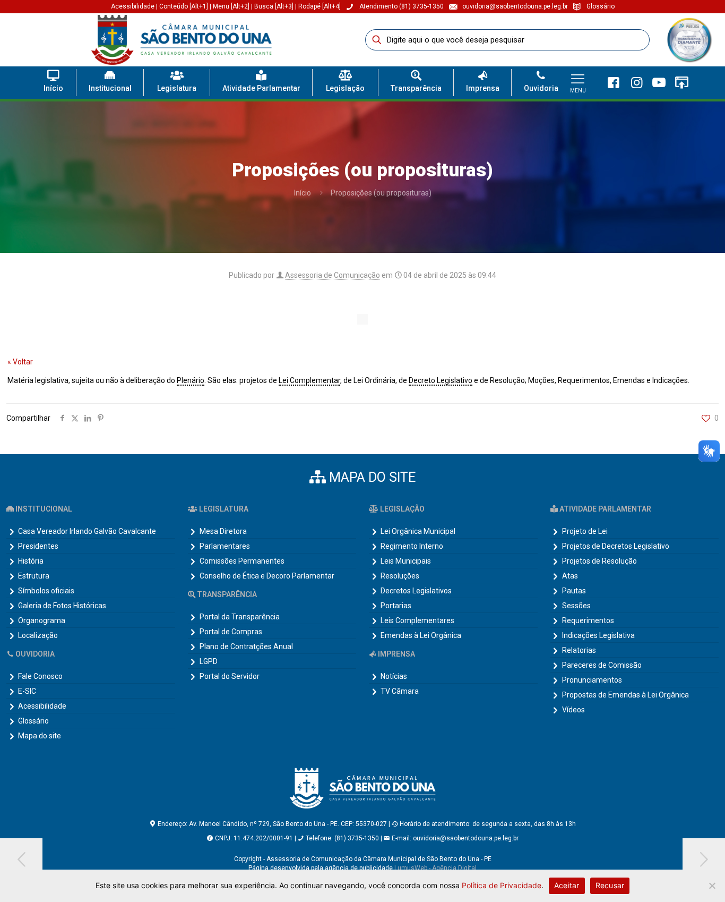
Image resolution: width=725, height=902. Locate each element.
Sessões (576, 605)
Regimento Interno (412, 546)
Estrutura (33, 576)
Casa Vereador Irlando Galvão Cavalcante (87, 531)
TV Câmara (400, 691)
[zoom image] (700, 28)
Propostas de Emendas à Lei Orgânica (625, 695)
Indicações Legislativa (598, 635)
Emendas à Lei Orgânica (421, 635)
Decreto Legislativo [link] (440, 380)
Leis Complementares (417, 620)
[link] (688, 39)
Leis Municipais (406, 561)
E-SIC (27, 691)
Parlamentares (225, 546)
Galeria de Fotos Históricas (62, 605)
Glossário (33, 721)
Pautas (574, 590)
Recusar (610, 885)
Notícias (394, 676)
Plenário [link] (190, 380)
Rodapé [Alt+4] (319, 6)
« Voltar (20, 362)
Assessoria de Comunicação (332, 275)
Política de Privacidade (501, 885)
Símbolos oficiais (46, 590)
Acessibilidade (132, 6)
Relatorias (579, 650)
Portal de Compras (231, 631)
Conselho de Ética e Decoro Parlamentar (267, 576)
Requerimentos (588, 620)
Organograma (41, 620)
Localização (38, 635)
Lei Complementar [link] (309, 380)
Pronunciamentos (592, 680)
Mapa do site (39, 735)
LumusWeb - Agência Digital (435, 868)
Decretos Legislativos (416, 590)
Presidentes (38, 546)
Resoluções (400, 576)
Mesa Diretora (223, 531)
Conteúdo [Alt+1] (184, 6)
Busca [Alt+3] (274, 6)
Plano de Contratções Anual (246, 646)
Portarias (396, 605)
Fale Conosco (40, 676)
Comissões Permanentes (242, 561)
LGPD (209, 661)
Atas (570, 576)
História (31, 561)
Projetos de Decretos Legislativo (615, 546)
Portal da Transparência (240, 616)
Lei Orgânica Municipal (418, 531)
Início (302, 193)
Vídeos (573, 709)
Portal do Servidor (230, 676)
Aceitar (567, 885)
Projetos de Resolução (599, 561)
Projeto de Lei (585, 531)
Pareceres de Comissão (602, 665)
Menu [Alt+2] (231, 6)
